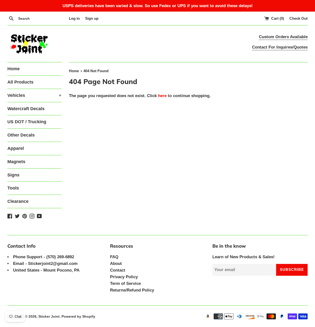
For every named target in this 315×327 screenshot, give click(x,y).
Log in (74, 18)
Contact (117, 270)
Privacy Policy (124, 277)
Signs (13, 174)
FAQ (114, 257)
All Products (20, 82)
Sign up (91, 18)
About (116, 263)
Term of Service (125, 283)
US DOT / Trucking (26, 121)
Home (13, 68)
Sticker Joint (49, 316)
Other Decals (21, 135)
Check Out (298, 18)
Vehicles (34, 95)
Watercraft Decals (26, 108)
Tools (13, 188)
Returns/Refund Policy (132, 290)
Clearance (18, 201)
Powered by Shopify (78, 316)
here (162, 95)
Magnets (16, 161)
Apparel (15, 148)
